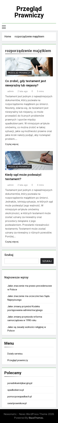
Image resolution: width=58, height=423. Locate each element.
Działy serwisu (15, 353)
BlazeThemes (36, 417)
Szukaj (8, 254)
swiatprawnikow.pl (17, 403)
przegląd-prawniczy (19, 73)
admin (10, 91)
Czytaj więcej (11, 144)
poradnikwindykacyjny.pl (19, 383)
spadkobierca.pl (15, 390)
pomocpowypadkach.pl (19, 396)
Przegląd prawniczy (29, 12)
